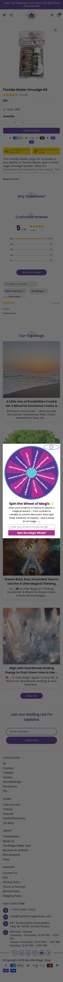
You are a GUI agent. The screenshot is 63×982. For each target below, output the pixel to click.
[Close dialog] (51, 447)
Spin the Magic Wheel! (31, 532)
